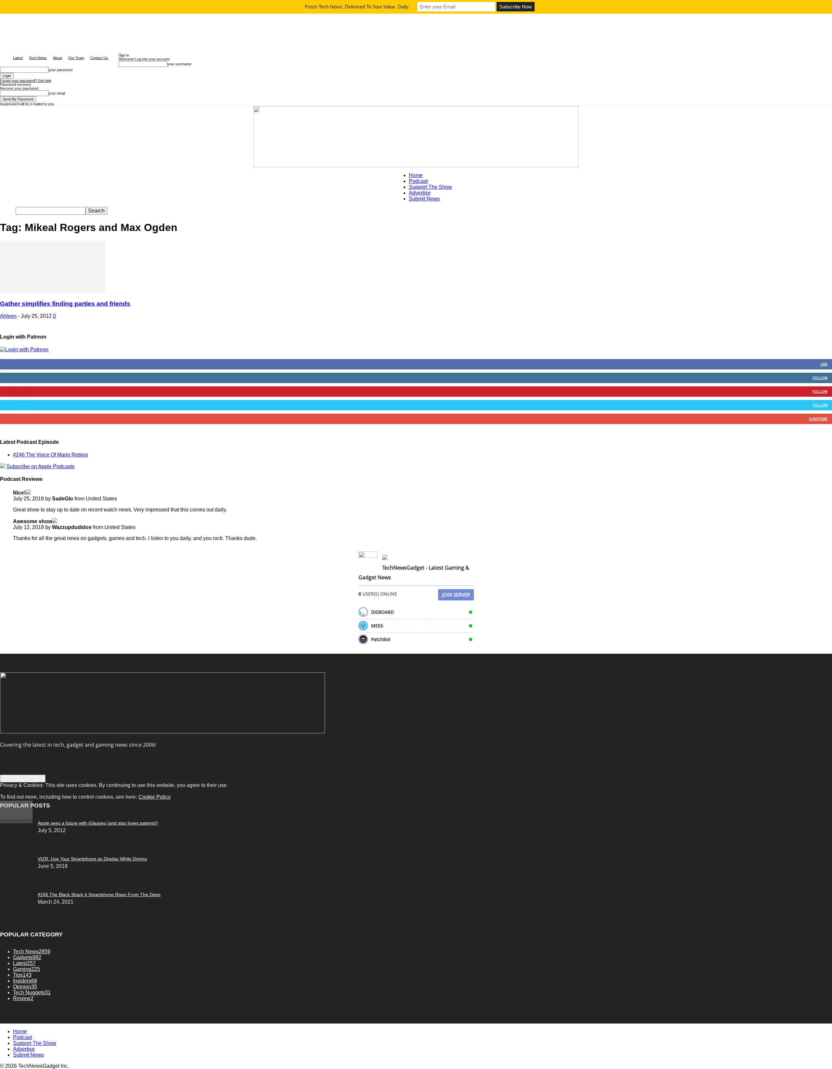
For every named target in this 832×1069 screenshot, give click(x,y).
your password (60, 70)
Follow (819, 377)
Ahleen (8, 316)
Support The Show (430, 187)
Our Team (76, 58)
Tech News (38, 58)
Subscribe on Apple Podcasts (40, 466)
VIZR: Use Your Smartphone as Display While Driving (92, 858)
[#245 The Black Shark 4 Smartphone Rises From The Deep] (16, 821)
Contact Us (99, 58)
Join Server (456, 594)
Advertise (420, 193)
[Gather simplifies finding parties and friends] (52, 291)
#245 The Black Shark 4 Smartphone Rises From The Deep (99, 894)
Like (823, 364)
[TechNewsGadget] (416, 136)
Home (416, 175)
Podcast (418, 181)
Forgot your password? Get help (25, 81)
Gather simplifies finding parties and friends (65, 303)
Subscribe (818, 418)
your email (57, 93)
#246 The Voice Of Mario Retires (50, 454)
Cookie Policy (154, 797)
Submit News (424, 198)
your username (179, 64)
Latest (18, 58)
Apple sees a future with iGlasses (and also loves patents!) (98, 823)
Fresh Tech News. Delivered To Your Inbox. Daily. (357, 6)
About (57, 58)
